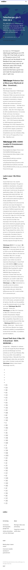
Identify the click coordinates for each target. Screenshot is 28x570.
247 (6, 488)
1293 (6, 468)
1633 (6, 435)
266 (6, 390)
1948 (6, 453)
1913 (6, 470)
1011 (6, 490)
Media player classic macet (8, 545)
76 (6, 445)
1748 (6, 450)
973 (6, 385)
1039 (6, 478)
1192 (6, 405)
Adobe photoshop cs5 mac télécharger (8, 532)
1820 (6, 485)
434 (6, 458)
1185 (6, 500)
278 (6, 465)
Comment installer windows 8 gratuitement (8, 550)
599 (6, 425)
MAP (4, 566)
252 (6, 448)
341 (6, 463)
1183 (6, 493)
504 (6, 387)
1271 (6, 473)
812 (6, 475)
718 (6, 400)
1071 (6, 395)
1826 (6, 412)
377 (6, 430)
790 (6, 432)
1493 (6, 440)
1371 (6, 498)
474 (6, 503)
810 (6, 392)
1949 (6, 443)
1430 (6, 483)
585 (6, 495)
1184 (6, 480)
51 (6, 422)
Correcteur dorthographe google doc (6, 526)
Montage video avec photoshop (19, 525)
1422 (6, 407)
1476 (6, 417)
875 (6, 397)
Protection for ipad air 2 (9, 40)
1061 (6, 420)
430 (6, 410)
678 (6, 402)
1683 (6, 427)
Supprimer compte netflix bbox (19, 530)
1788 (6, 437)
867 (6, 415)
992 (6, 460)
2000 (6, 455)
